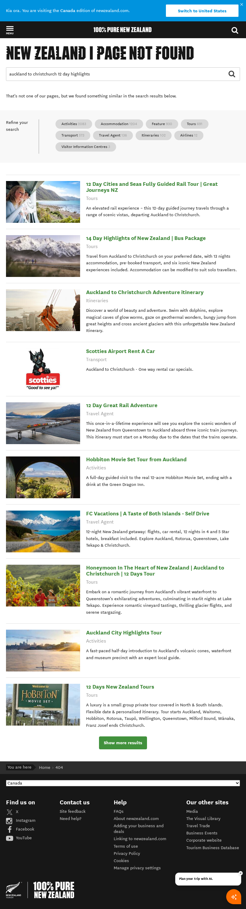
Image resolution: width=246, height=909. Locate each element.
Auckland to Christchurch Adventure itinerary (145, 292)
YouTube (23, 837)
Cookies (121, 860)
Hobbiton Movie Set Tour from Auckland (136, 459)
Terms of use (126, 846)
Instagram (25, 820)
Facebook (24, 829)
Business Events (202, 833)
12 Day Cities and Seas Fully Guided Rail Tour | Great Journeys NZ (152, 186)
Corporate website (204, 840)
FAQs (119, 811)
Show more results (123, 743)
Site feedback (73, 811)
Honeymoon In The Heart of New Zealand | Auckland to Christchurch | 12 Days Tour (155, 570)
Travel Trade (198, 825)
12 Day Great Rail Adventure (122, 405)
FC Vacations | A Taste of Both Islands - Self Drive (147, 513)
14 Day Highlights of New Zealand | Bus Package (146, 238)
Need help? (70, 818)
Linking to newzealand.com (140, 838)
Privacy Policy (127, 853)
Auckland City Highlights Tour (124, 632)
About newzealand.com (136, 818)
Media (192, 811)
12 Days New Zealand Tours (120, 686)
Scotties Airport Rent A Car (120, 351)
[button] (10, 30)
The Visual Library (203, 818)
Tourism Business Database (212, 847)
